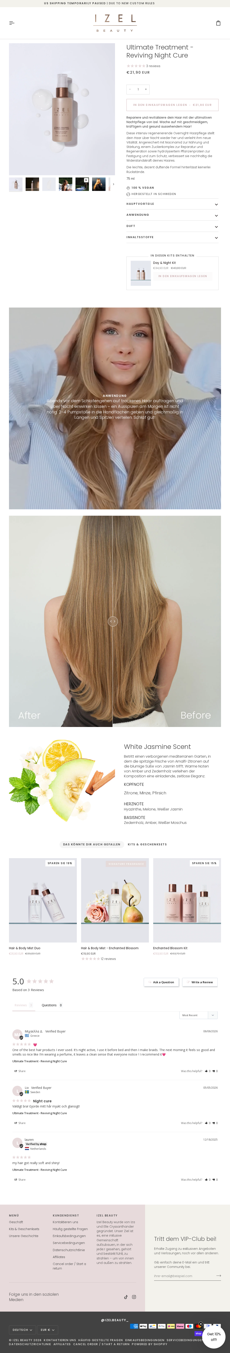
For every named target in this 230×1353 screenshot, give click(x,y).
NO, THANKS (115, 712)
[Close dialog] (149, 636)
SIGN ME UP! (115, 700)
